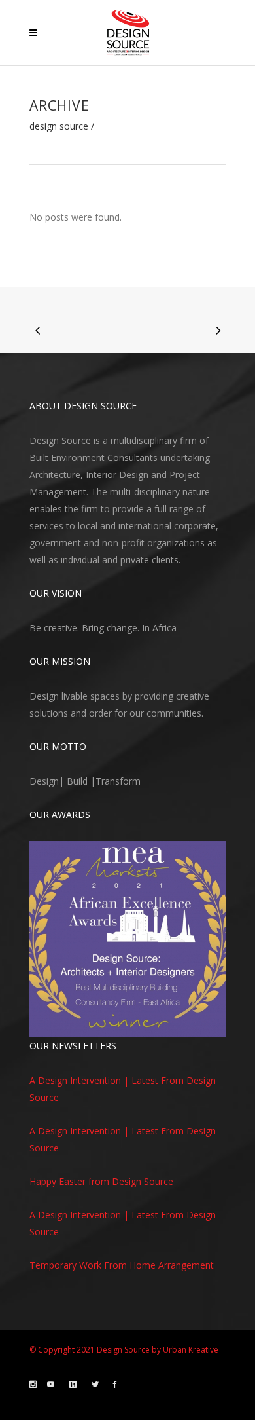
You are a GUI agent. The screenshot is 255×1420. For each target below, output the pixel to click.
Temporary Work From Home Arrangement (121, 1265)
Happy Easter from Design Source (101, 1181)
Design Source (58, 126)
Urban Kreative (190, 1349)
